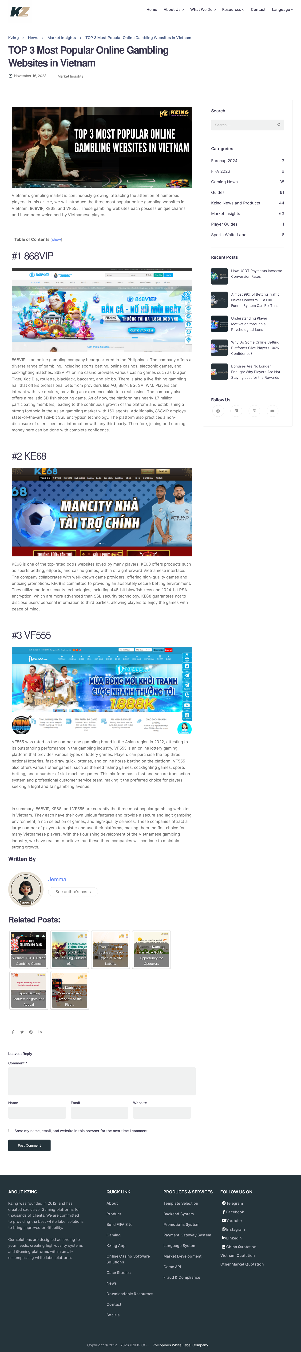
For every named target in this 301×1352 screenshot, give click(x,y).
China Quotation (241, 1246)
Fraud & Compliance (181, 1277)
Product (114, 1213)
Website (140, 1103)
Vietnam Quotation (237, 1255)
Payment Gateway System (187, 1235)
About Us (172, 9)
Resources (231, 9)
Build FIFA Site (119, 1224)
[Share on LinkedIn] (40, 1032)
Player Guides (224, 224)
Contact (258, 9)
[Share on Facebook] (13, 1032)
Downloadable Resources (130, 1293)
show (56, 239)
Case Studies (119, 1272)
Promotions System (181, 1224)
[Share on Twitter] (22, 1032)
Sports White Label (229, 234)
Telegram (234, 1203)
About (112, 1203)
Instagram (235, 1229)
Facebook (235, 1212)
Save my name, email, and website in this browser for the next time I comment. (82, 1131)
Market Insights (70, 76)
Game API (172, 1266)
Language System (179, 1245)
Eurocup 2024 (224, 160)
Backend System (178, 1213)
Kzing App (116, 1245)
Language (281, 9)
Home (152, 9)
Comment (18, 1063)
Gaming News (224, 182)
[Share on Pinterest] (31, 1032)
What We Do (201, 9)
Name (13, 1103)
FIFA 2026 (220, 171)
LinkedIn (234, 1238)
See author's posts (73, 891)
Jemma (57, 879)
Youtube (234, 1220)
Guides (218, 192)
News (112, 1283)
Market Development (182, 1256)
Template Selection (180, 1203)
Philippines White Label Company (180, 1345)
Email (75, 1103)
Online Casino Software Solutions (128, 1259)
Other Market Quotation (242, 1264)
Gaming (114, 1235)
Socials (113, 1315)
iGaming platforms (57, 1209)
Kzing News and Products (235, 203)
